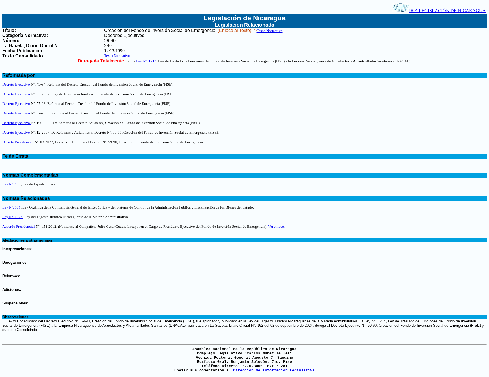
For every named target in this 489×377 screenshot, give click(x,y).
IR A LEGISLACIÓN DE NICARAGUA (447, 10)
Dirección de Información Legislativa (274, 370)
